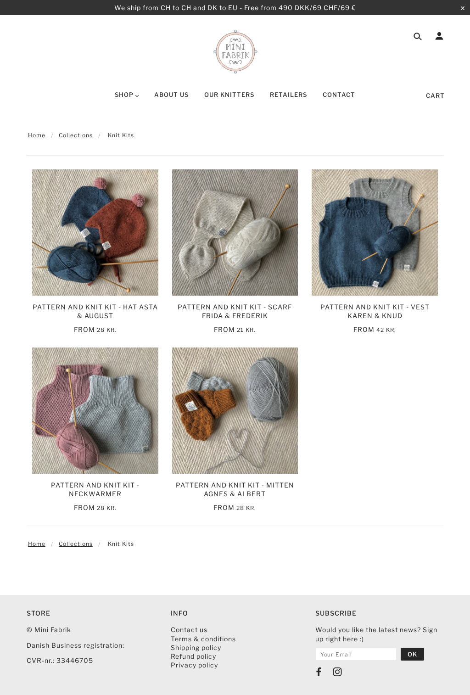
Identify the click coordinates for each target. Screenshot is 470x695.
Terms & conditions (203, 639)
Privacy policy (194, 665)
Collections (76, 135)
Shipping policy (196, 647)
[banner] (235, 52)
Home (36, 135)
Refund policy (193, 656)
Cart (435, 95)
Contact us (189, 629)
